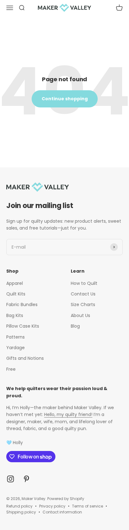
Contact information (62, 512)
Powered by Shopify (65, 498)
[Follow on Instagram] (10, 479)
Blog (75, 326)
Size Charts (83, 304)
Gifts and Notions (25, 358)
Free (11, 369)
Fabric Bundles (22, 304)
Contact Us (83, 294)
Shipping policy (21, 512)
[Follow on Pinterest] (26, 479)
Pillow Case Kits (22, 326)
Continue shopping (65, 99)
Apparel (14, 283)
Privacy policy (52, 506)
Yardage (15, 347)
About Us (80, 315)
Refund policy (19, 506)
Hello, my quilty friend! (68, 414)
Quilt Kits (15, 294)
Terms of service (87, 506)
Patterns (15, 337)
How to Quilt (84, 283)
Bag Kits (14, 315)
